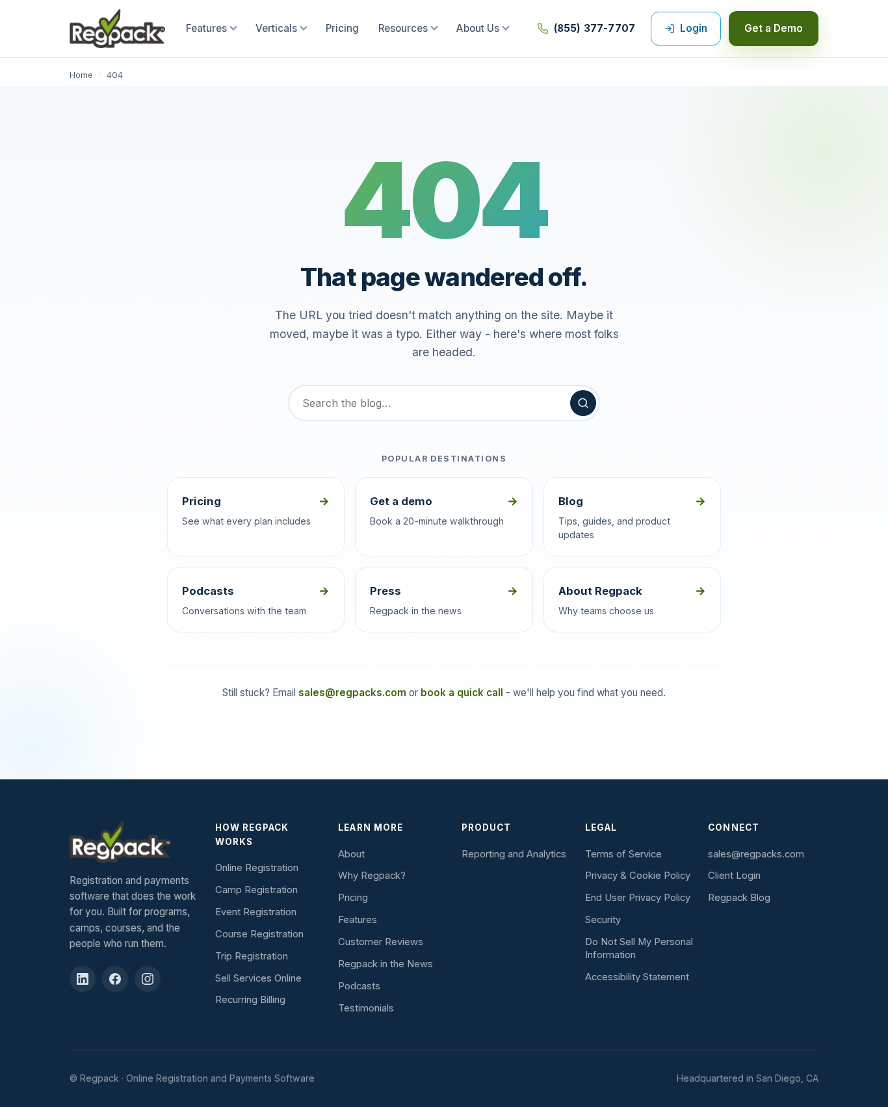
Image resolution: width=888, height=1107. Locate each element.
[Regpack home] (117, 28)
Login (693, 28)
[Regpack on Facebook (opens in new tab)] (115, 979)
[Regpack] (136, 842)
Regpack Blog (739, 898)
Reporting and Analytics (514, 854)
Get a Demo (773, 28)
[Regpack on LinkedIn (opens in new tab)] (83, 979)
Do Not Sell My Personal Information (639, 948)
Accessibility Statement (637, 977)
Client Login (734, 875)
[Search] (583, 403)
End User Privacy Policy (637, 898)
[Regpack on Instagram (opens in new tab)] (148, 979)
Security (603, 920)
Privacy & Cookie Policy (637, 875)
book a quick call (462, 692)
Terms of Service (623, 854)
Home (81, 75)
